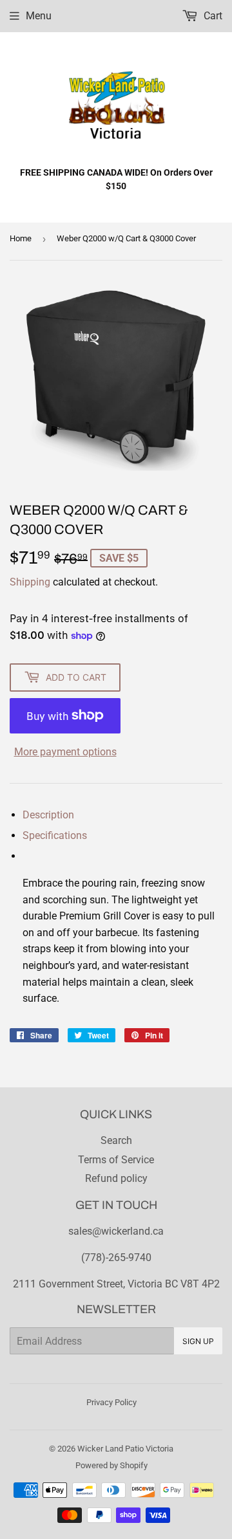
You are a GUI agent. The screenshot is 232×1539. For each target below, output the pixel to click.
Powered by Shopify (111, 1465)
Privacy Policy (111, 1402)
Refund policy (116, 1178)
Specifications (55, 835)
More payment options (65, 752)
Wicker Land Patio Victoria (125, 1448)
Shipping (30, 582)
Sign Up (198, 1341)
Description (48, 815)
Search (116, 1140)
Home (21, 238)
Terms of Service (116, 1160)
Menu (39, 16)
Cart (211, 16)
